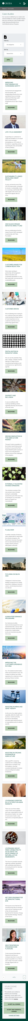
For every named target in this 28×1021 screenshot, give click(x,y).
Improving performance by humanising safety (12, 84)
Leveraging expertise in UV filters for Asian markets (14, 802)
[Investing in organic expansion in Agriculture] (14, 742)
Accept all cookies (14, 1004)
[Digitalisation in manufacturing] (14, 341)
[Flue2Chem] (14, 519)
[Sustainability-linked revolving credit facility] (14, 166)
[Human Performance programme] (14, 606)
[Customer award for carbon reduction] (14, 254)
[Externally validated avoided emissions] (14, 473)
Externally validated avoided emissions (13, 485)
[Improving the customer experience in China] (14, 652)
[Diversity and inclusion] (14, 385)
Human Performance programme (13, 617)
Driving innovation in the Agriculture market (13, 438)
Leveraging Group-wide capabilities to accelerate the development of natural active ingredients (13, 852)
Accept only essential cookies (14, 1010)
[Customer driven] (14, 298)
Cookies (16, 999)
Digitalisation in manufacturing (11, 352)
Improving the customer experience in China (13, 664)
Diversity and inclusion (10, 396)
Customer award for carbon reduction (13, 265)
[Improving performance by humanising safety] (14, 72)
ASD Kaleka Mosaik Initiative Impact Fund (13, 225)
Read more (11, 107)
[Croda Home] (7, 3)
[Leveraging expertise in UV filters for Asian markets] (14, 790)
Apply (8, 60)
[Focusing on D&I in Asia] (14, 563)
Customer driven (12, 309)
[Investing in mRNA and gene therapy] (14, 696)
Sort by (6, 49)
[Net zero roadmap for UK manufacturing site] (14, 887)
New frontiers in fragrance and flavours (12, 947)
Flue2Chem (9, 530)
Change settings (14, 1015)
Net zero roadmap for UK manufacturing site (14, 899)
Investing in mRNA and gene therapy (13, 707)
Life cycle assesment (13, 132)
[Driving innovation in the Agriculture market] (14, 425)
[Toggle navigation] (24, 3)
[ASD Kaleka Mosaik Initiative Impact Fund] (14, 213)
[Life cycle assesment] (14, 121)
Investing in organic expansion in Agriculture (13, 754)
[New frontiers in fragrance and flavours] (14, 935)
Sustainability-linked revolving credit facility (13, 178)
